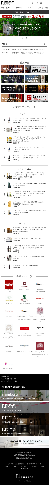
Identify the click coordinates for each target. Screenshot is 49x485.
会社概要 (10, 464)
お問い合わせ (24, 468)
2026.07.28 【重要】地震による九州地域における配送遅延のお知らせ (24, 49)
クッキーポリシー (24, 466)
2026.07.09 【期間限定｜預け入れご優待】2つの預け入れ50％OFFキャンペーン (23, 53)
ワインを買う (6, 8)
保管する (19, 8)
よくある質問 (43, 8)
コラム (30, 8)
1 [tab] (22, 38)
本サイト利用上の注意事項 (9, 381)
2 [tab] (26, 38)
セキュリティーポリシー (11, 466)
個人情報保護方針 (19, 464)
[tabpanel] (24, 27)
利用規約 (42, 466)
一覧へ (45, 44)
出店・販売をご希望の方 (8, 379)
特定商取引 (34, 466)
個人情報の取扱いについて (34, 464)
